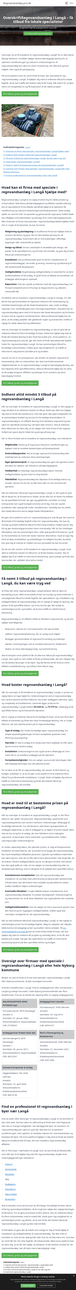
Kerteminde (11, 1169)
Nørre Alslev (11, 1194)
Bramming (10, 1199)
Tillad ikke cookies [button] (46, 1285)
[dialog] (38, 1282)
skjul (27, 147)
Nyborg (8, 1164)
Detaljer (59, 1281)
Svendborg (10, 1189)
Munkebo (9, 1174)
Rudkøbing (10, 1184)
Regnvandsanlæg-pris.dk (17, 3)
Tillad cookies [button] (28, 1285)
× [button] (74, 1276)
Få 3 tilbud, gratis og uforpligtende (38, 33)
